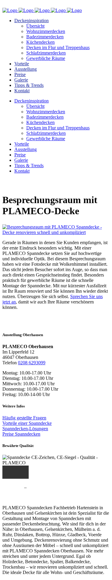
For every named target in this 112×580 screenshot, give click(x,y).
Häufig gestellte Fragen (24, 417)
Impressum (12, 487)
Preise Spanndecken (21, 433)
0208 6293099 (31, 362)
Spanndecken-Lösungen (25, 428)
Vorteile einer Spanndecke (27, 423)
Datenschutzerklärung (48, 487)
